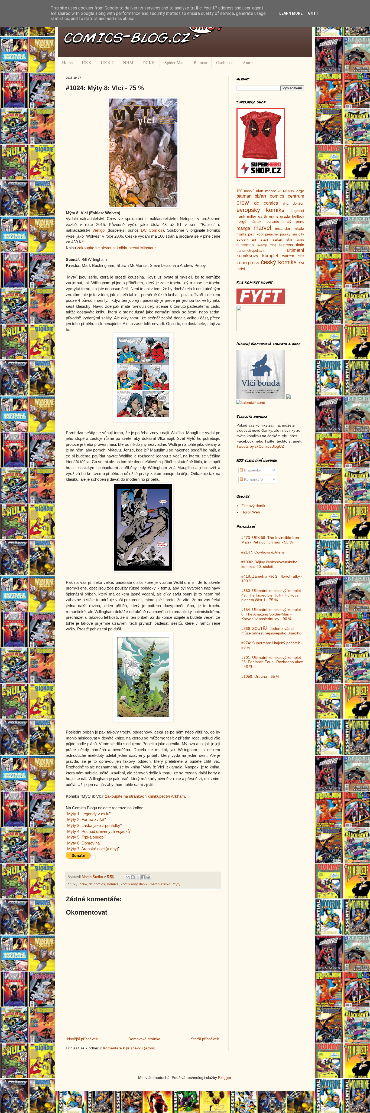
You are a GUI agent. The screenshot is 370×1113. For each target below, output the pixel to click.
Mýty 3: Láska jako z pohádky (93, 825)
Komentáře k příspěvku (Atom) (129, 1048)
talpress (286, 245)
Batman (200, 62)
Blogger (224, 1077)
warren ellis (293, 256)
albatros (286, 190)
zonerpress (247, 262)
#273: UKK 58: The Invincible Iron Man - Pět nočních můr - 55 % (270, 539)
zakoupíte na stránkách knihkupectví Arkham (145, 796)
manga (243, 228)
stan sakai (271, 239)
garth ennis (268, 216)
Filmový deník (253, 505)
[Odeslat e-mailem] (127, 877)
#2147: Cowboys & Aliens (263, 552)
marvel (262, 227)
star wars (295, 239)
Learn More (291, 13)
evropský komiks (260, 210)
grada (285, 216)
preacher (272, 234)
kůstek (256, 222)
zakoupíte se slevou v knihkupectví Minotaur (116, 247)
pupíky (285, 234)
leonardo (272, 222)
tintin (300, 245)
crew (83, 884)
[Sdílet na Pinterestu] (148, 877)
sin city (298, 234)
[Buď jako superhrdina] (260, 177)
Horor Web (250, 512)
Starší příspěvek (205, 1039)
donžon (298, 203)
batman (243, 196)
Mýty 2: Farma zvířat (85, 819)
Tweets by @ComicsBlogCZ (260, 446)
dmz (286, 203)
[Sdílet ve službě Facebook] (143, 877)
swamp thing (266, 245)
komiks (113, 884)
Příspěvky (252, 470)
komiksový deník (134, 884)
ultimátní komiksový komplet (270, 253)
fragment (297, 211)
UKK (87, 62)
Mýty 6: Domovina (83, 843)
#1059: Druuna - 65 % (260, 676)
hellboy (298, 216)
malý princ (293, 221)
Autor (248, 62)
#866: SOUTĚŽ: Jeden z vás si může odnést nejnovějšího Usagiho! (272, 630)
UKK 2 (107, 62)
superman (245, 245)
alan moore (266, 191)
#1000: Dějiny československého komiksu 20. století (269, 564)
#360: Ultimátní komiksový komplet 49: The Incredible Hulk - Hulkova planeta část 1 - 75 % (271, 595)
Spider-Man (174, 62)
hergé (241, 221)
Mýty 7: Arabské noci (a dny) (92, 848)
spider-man (246, 239)
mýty (176, 884)
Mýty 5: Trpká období (86, 837)
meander (282, 228)
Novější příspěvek (82, 1039)
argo (300, 191)
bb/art (260, 196)
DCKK (148, 62)
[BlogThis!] (132, 877)
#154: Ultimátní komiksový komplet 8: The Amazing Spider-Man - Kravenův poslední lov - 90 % (271, 614)
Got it (314, 13)
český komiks (278, 262)
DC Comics (152, 230)
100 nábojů (245, 191)
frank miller (246, 216)
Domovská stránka (144, 1039)
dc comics (97, 884)
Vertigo (98, 230)
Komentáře (253, 479)
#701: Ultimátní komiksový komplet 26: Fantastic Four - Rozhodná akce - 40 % (272, 662)
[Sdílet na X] (138, 877)
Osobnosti (224, 62)
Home (67, 62)
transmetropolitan (250, 251)
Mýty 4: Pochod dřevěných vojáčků (98, 831)
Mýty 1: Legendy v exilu (88, 813)
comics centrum (287, 196)
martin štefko (160, 884)
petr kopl (256, 234)
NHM (128, 62)
